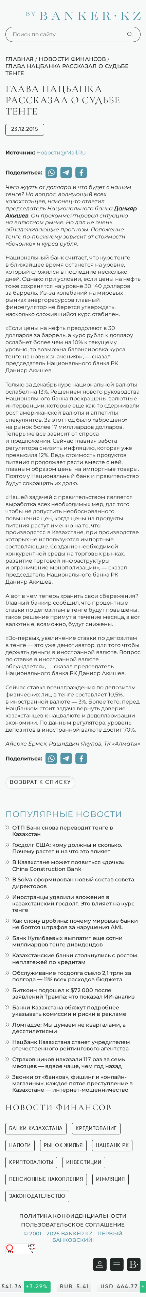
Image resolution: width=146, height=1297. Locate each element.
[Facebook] (81, 172)
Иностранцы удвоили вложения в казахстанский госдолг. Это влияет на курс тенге (73, 903)
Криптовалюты (31, 1162)
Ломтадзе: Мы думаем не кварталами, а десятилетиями (69, 1028)
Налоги (20, 1145)
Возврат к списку (40, 782)
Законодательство (37, 1196)
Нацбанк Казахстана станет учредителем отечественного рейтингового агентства (71, 1045)
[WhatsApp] (51, 172)
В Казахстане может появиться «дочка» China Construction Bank (68, 865)
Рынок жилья (63, 1145)
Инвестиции (84, 1162)
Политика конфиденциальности (72, 1216)
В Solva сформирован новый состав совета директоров (73, 882)
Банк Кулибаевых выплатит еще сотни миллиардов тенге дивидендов (67, 941)
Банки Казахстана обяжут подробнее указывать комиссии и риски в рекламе (69, 1010)
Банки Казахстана (36, 1128)
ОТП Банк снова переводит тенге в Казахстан (62, 830)
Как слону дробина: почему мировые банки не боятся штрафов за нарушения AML (75, 924)
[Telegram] (66, 172)
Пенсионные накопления (46, 1179)
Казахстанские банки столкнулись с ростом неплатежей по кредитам (74, 958)
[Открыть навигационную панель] (117, 1264)
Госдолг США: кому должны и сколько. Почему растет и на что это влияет (67, 848)
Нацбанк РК (112, 1145)
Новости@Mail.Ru (61, 152)
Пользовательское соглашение (73, 1224)
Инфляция (110, 1179)
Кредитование (96, 1128)
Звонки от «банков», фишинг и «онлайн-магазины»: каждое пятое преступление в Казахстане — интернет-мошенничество (72, 1083)
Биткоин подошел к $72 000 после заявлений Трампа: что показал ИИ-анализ (73, 993)
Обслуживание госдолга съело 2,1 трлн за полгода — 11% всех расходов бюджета (71, 976)
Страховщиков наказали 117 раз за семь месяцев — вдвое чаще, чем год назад (68, 1062)
